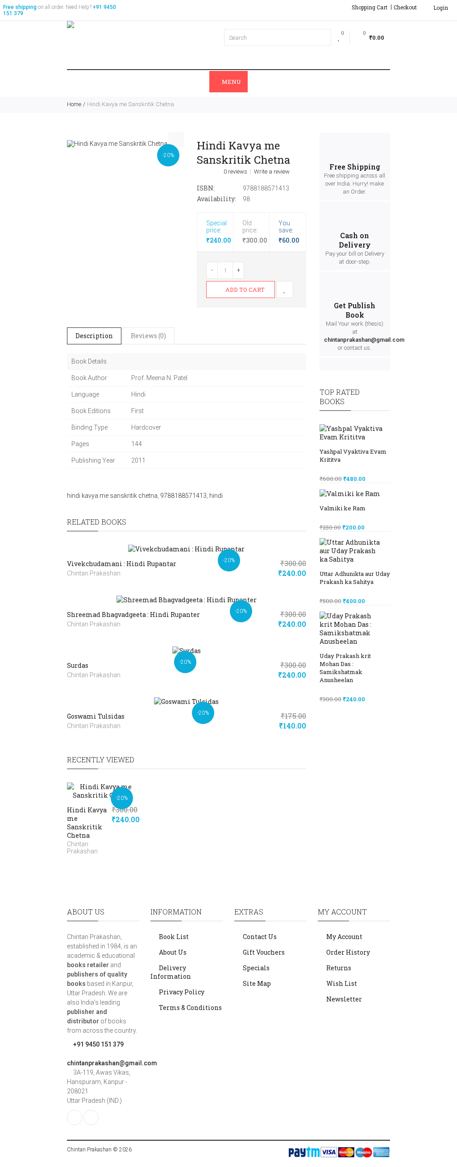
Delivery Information (170, 972)
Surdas (77, 665)
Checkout (405, 7)
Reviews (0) (148, 335)
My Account (344, 936)
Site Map (257, 983)
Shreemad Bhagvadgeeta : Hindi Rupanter (133, 614)
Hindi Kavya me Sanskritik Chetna (87, 823)
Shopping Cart (369, 7)
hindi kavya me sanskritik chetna (112, 495)
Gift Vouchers (264, 952)
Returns (338, 968)
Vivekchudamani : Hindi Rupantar (121, 563)
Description (94, 335)
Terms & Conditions (190, 1007)
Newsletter (344, 999)
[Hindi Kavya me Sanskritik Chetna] (117, 143)
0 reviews (235, 171)
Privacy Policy (181, 992)
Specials (256, 968)
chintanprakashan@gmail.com (364, 339)
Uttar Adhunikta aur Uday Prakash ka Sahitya (355, 578)
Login (440, 7)
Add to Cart (244, 290)
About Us (173, 952)
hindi (216, 495)
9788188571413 (183, 495)
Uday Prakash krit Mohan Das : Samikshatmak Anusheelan (345, 668)
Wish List (341, 983)
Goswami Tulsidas (96, 716)
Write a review (272, 171)
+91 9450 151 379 (98, 1044)
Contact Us (260, 936)
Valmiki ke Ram (343, 508)
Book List (174, 936)
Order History (348, 952)
